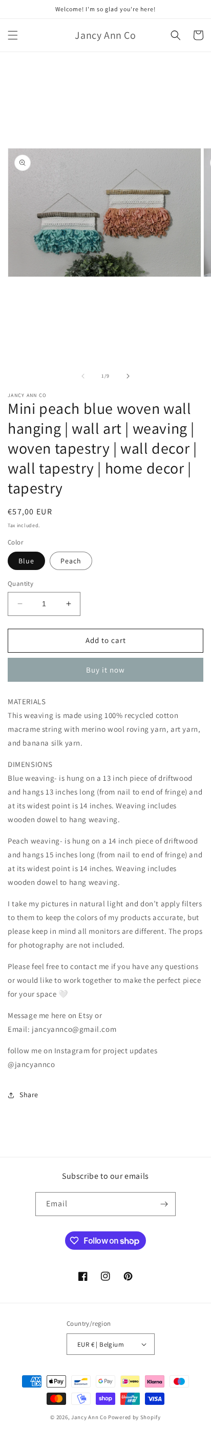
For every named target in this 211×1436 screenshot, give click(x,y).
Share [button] (28, 1094)
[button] (13, 35)
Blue (26, 560)
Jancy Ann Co (89, 1417)
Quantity (20, 583)
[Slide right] (128, 376)
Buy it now (105, 670)
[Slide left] (83, 376)
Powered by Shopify (134, 1417)
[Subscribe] (164, 1204)
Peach (70, 560)
